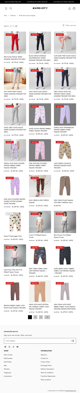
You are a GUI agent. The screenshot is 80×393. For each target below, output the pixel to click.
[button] (74, 8)
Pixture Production (70, 391)
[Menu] (6, 8)
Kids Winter (8, 362)
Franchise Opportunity (48, 376)
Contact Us (44, 358)
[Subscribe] (72, 341)
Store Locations (46, 380)
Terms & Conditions (47, 372)
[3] (16, 26)
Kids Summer (8, 358)
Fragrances (7, 372)
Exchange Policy (46, 365)
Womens (7, 369)
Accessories (8, 376)
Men (5, 365)
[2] (14, 26)
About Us (44, 355)
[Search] (10, 8)
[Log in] (69, 8)
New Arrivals (8, 355)
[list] (11, 26)
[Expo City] (40, 8)
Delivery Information (47, 369)
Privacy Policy (45, 362)
